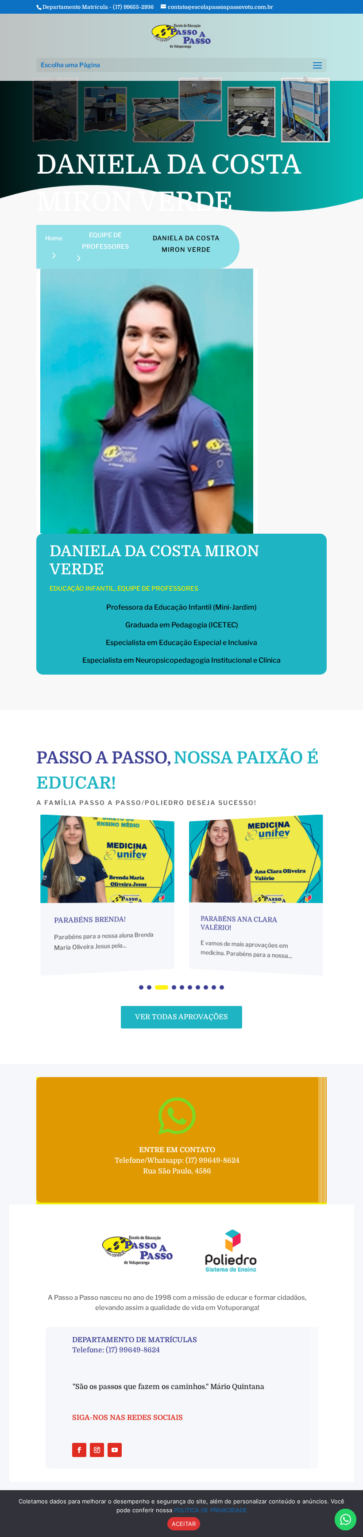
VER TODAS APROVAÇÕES (181, 1017)
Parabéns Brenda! (90, 920)
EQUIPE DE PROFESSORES (157, 588)
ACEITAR (184, 1523)
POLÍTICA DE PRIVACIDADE (210, 1510)
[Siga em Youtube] (115, 1450)
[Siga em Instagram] (97, 1450)
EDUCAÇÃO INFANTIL (82, 588)
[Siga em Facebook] (79, 1450)
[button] (141, 987)
